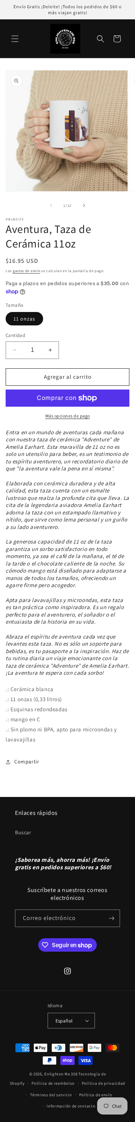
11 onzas (24, 318)
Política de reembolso (53, 1083)
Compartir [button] (26, 761)
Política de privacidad (103, 1083)
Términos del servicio (51, 1094)
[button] (15, 39)
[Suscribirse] (111, 918)
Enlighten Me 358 (60, 1074)
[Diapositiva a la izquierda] (51, 205)
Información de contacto (70, 1106)
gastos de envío (26, 270)
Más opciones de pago (67, 416)
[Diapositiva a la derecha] (84, 205)
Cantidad (15, 335)
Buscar (23, 832)
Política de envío (95, 1094)
